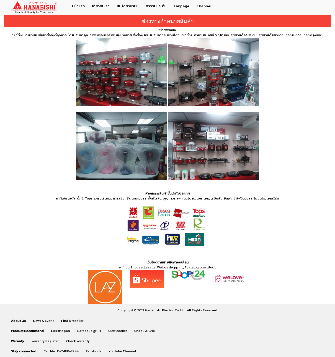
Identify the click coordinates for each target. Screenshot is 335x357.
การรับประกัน (156, 6)
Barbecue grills (89, 330)
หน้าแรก (78, 6)
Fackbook (93, 351)
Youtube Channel (122, 351)
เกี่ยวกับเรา (100, 6)
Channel (204, 6)
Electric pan (60, 330)
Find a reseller (72, 320)
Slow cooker (117, 330)
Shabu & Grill (144, 330)
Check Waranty (78, 341)
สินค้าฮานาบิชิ (128, 6)
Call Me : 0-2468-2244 (61, 351)
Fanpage (181, 6)
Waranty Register (45, 341)
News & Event (43, 320)
